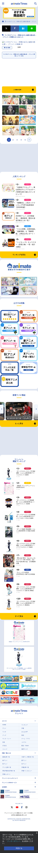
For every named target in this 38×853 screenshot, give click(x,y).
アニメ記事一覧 (6, 767)
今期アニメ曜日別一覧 (27, 757)
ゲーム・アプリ (25, 738)
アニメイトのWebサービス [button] (9, 782)
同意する (19, 848)
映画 (22, 735)
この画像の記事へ (17, 89)
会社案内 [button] (4, 787)
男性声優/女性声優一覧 (8, 770)
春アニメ (4, 760)
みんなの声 (24, 731)
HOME (4, 724)
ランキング (24, 725)
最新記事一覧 (6, 757)
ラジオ (4, 731)
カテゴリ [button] (4, 721)
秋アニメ (4, 764)
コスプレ (23, 742)
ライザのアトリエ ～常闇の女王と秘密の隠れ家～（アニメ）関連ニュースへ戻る (19, 55)
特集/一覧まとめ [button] (6, 753)
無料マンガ (24, 749)
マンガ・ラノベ (6, 738)
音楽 (3, 742)
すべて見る (19, 616)
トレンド (4, 749)
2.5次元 (4, 745)
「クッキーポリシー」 (14, 841)
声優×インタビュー (26, 770)
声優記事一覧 (25, 767)
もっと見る (19, 423)
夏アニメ (23, 760)
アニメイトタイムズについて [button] (10, 778)
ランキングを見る (19, 255)
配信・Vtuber (25, 745)
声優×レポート (6, 774)
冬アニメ (23, 764)
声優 (22, 728)
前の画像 (8, 47)
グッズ (4, 735)
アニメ (4, 728)
